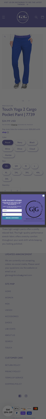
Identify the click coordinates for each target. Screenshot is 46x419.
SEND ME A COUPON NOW (12, 218)
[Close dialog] (43, 196)
